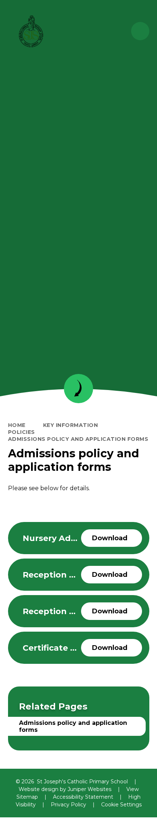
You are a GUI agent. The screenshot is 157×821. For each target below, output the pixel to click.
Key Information (70, 425)
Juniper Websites (89, 789)
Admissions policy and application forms (78, 439)
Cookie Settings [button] (121, 804)
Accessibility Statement (83, 797)
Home (17, 425)
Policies (21, 432)
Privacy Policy (68, 804)
